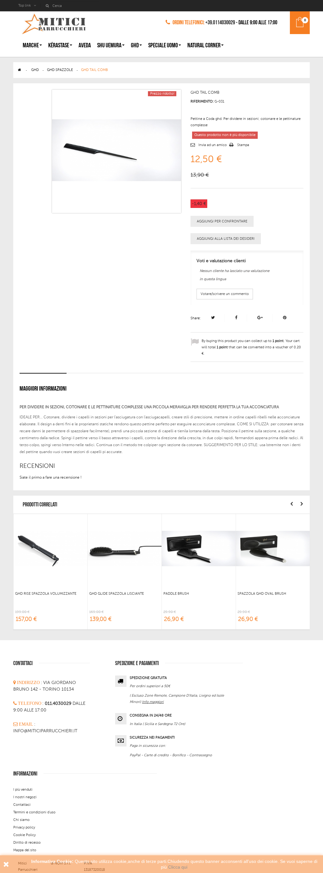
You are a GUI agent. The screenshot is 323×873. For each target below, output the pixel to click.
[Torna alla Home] (19, 70)
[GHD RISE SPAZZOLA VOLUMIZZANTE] (50, 548)
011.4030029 (59, 703)
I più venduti (22, 789)
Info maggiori (153, 702)
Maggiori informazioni (43, 388)
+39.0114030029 (220, 22)
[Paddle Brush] (199, 548)
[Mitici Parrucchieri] (53, 23)
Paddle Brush (176, 594)
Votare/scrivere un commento (225, 294)
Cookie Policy (24, 835)
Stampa (243, 145)
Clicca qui (177, 867)
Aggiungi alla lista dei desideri (226, 239)
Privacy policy (24, 827)
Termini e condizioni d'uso (34, 812)
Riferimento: (202, 101)
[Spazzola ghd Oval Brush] (273, 548)
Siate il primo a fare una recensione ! (51, 477)
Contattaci (22, 805)
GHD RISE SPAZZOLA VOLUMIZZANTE (45, 594)
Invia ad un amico (212, 145)
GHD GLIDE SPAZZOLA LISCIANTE (116, 594)
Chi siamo (21, 820)
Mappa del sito (24, 850)
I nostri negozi (25, 797)
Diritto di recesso (27, 843)
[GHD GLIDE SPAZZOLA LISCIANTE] (125, 548)
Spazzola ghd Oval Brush (262, 594)
